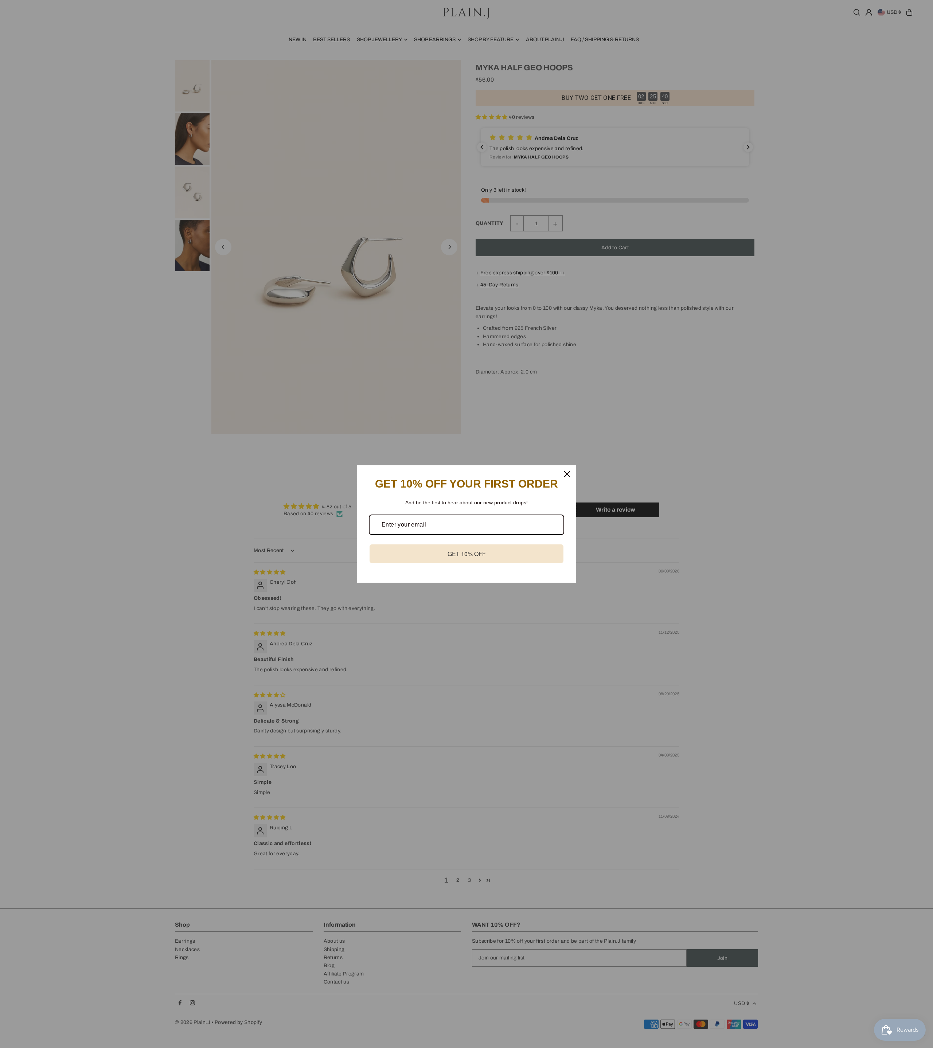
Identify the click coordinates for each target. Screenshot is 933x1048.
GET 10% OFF (467, 554)
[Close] (567, 474)
